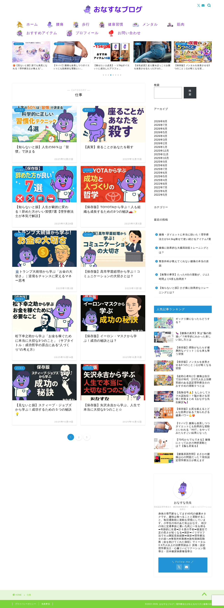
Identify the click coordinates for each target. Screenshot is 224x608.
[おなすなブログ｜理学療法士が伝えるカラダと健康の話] (112, 15)
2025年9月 (160, 161)
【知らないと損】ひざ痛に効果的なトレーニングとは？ (184, 290)
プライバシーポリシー (25, 604)
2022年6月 (160, 191)
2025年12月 (161, 150)
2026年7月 (160, 124)
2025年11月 (161, 154)
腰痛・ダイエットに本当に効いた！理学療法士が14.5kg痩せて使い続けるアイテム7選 (185, 236)
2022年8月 (160, 183)
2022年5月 (160, 194)
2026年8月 (160, 121)
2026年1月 (160, 146)
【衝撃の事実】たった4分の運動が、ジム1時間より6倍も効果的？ (184, 276)
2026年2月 (160, 143)
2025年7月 (160, 169)
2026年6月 (160, 128)
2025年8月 (160, 165)
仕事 (29, 595)
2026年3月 (160, 139)
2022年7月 (160, 187)
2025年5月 (160, 176)
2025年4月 (160, 180)
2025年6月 (160, 172)
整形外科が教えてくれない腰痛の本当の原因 (184, 263)
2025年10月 (161, 158)
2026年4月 (160, 135)
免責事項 (45, 604)
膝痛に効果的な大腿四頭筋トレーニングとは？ (184, 250)
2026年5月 (160, 132)
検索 (157, 84)
